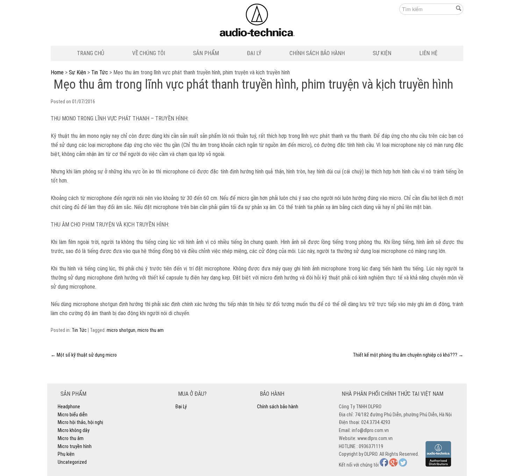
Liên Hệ (428, 53)
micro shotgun (121, 330)
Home (57, 72)
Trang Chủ (90, 53)
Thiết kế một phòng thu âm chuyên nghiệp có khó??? (408, 355)
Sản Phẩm (206, 53)
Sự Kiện (382, 53)
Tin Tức (99, 72)
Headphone (69, 406)
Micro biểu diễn (72, 414)
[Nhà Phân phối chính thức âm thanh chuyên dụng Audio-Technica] (257, 21)
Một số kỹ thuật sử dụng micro (84, 355)
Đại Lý (254, 53)
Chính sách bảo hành (317, 53)
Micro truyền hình (75, 446)
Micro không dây (74, 430)
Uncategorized (72, 462)
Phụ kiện (66, 454)
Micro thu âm (71, 438)
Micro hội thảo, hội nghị (80, 422)
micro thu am (150, 330)
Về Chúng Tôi (148, 53)
